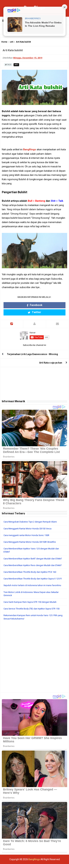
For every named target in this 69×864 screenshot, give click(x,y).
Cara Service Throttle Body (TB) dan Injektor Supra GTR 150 (31, 608)
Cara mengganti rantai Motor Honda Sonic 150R (26, 535)
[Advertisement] (34, 658)
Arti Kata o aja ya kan (50, 362)
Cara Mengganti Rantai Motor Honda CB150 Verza (27, 528)
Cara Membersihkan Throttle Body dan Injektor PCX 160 (30, 572)
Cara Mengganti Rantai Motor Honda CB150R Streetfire (30, 542)
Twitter (36, 312)
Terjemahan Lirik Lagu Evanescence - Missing (32, 354)
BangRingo (29, 149)
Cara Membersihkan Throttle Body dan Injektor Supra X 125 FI (33, 578)
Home (4, 42)
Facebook (35, 305)
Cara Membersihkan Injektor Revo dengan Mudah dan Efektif (32, 565)
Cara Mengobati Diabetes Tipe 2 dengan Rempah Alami (30, 522)
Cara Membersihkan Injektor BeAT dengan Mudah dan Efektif (33, 558)
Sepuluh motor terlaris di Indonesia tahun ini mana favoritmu (32, 585)
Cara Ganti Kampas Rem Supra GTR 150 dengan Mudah (30, 602)
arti (11, 42)
